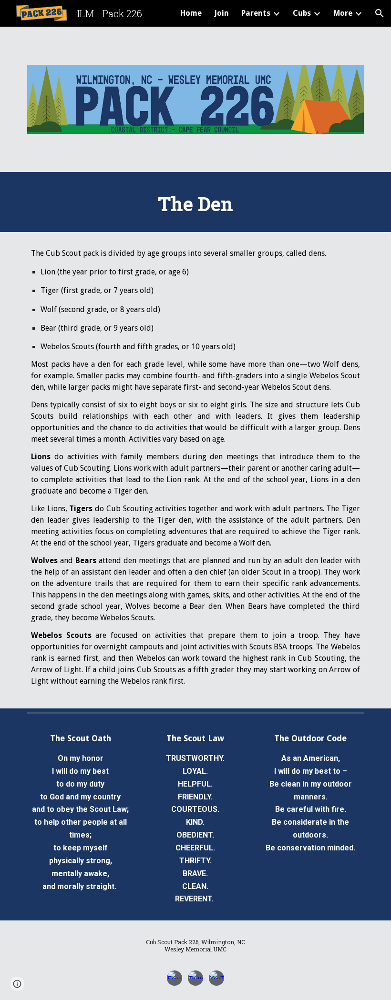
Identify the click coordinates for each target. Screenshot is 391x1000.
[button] (379, 13)
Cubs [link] (302, 13)
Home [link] (191, 13)
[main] (195, 202)
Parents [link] (255, 13)
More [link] (342, 13)
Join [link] (221, 13)
